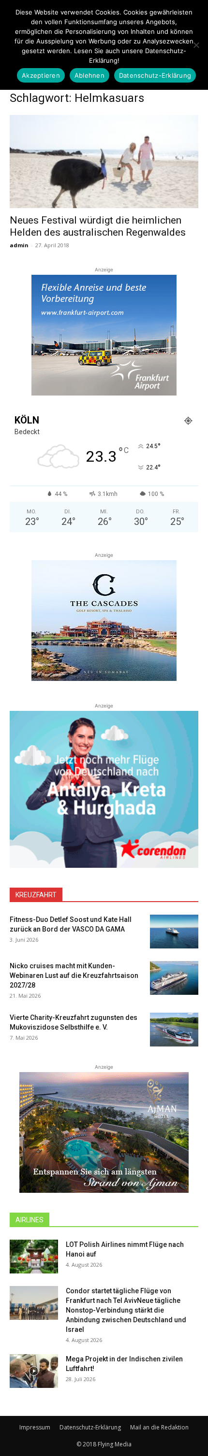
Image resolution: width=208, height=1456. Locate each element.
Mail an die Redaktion (159, 1427)
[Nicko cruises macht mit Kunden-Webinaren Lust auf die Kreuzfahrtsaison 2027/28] (174, 978)
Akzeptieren (41, 75)
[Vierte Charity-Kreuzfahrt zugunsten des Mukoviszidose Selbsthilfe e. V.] (174, 1029)
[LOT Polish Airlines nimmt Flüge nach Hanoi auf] (34, 1256)
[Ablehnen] (196, 45)
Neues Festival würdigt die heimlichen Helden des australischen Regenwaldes (98, 226)
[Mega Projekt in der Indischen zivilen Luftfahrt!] (34, 1371)
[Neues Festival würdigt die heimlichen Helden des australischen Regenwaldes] (104, 161)
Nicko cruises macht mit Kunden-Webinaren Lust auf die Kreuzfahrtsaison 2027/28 (74, 975)
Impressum (34, 1427)
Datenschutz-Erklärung (90, 1427)
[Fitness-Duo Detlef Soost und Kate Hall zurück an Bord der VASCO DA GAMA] (174, 931)
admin (19, 245)
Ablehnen (89, 75)
